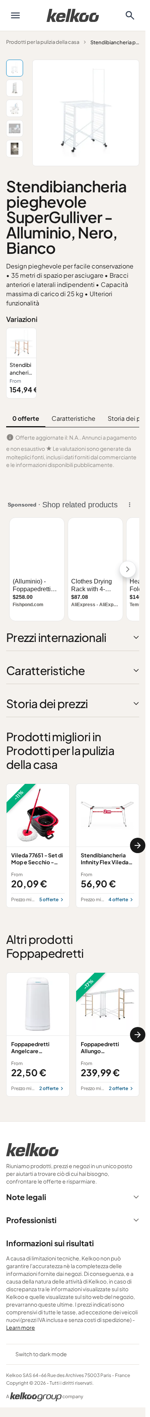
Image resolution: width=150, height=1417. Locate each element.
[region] (72, 363)
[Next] (137, 845)
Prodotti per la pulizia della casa (42, 42)
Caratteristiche (73, 418)
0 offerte (25, 418)
